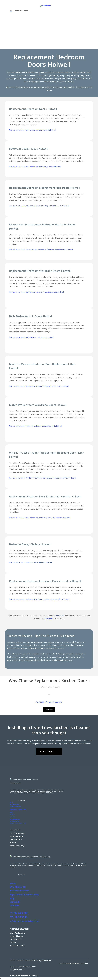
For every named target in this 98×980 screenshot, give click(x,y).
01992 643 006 (15, 819)
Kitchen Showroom (15, 806)
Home (11, 802)
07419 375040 (14, 821)
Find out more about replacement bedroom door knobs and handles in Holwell (39, 517)
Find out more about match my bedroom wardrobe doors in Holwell (35, 426)
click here (48, 618)
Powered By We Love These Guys (49, 702)
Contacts (12, 817)
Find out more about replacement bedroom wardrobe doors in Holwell (36, 292)
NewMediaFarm (72, 963)
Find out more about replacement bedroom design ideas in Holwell (35, 166)
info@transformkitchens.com (18, 823)
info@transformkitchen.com (24, 921)
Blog (11, 812)
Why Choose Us (14, 804)
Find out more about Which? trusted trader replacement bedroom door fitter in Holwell (42, 478)
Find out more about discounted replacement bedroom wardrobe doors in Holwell (41, 250)
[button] (26, 46)
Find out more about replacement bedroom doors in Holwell (32, 130)
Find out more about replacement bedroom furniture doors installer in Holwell (39, 599)
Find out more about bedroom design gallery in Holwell (30, 562)
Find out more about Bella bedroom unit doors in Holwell (31, 337)
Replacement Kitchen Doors (18, 809)
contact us (59, 615)
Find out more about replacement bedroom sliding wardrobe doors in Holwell (39, 206)
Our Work (12, 815)
